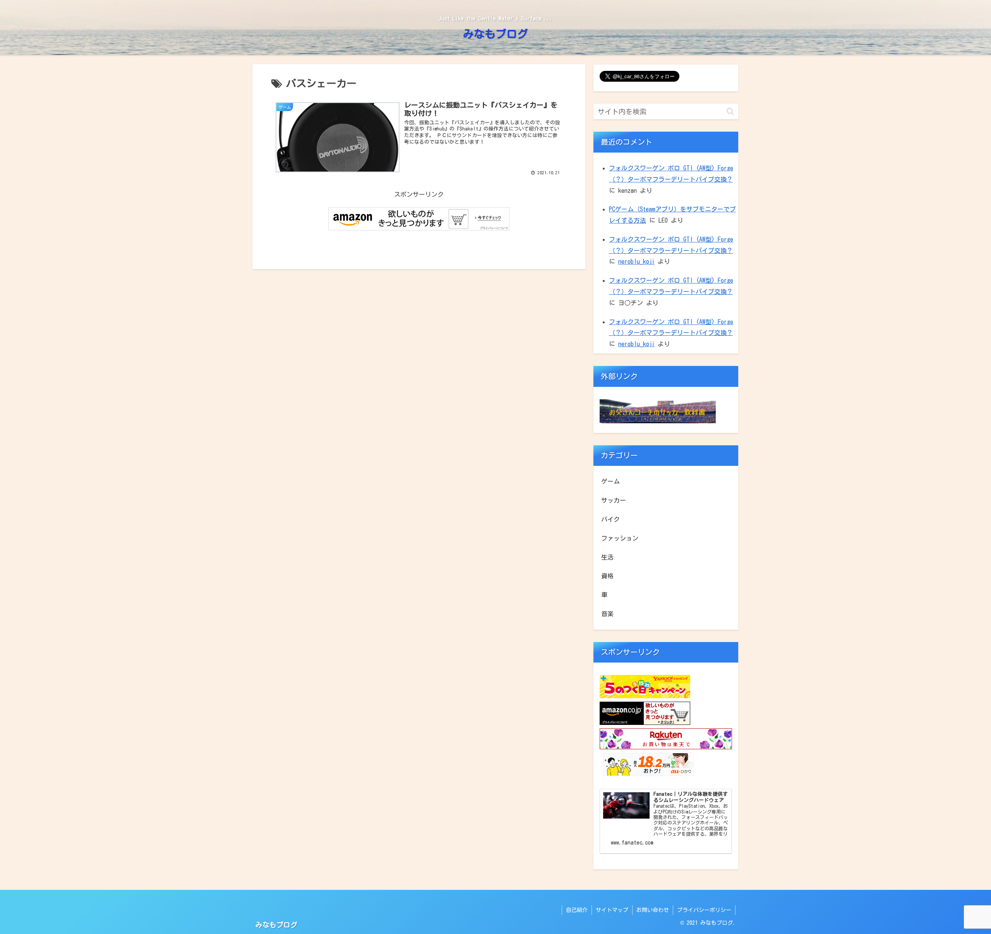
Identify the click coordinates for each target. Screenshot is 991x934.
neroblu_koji (636, 261)
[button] (730, 111)
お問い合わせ (652, 910)
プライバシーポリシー (704, 910)
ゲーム (610, 481)
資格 (607, 576)
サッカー (613, 500)
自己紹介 (577, 910)
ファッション (619, 538)
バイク (610, 519)
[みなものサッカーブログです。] (658, 421)
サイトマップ (612, 910)
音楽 (607, 614)
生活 (607, 557)
